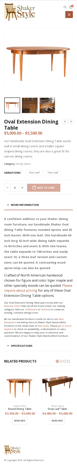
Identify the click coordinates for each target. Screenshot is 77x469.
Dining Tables (23, 163)
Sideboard (31, 309)
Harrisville (43, 325)
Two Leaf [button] (52, 172)
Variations (12, 172)
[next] (71, 122)
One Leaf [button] (34, 172)
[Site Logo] (19, 12)
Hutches (45, 309)
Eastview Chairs (12, 305)
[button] (65, 7)
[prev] (65, 122)
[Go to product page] (20, 386)
